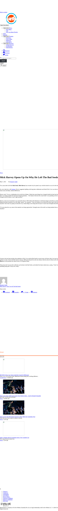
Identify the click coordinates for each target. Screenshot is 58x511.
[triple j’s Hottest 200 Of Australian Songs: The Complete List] (13, 435)
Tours (4, 33)
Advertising (6, 494)
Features (11, 36)
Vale (7, 30)
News (10, 28)
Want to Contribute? (8, 499)
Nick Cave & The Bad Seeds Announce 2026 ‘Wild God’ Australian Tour (17, 416)
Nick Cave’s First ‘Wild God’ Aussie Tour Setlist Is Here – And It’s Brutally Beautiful (20, 395)
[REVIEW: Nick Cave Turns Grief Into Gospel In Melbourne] (13, 372)
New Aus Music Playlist (12, 32)
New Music (9, 29)
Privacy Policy (6, 497)
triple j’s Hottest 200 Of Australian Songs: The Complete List (14, 437)
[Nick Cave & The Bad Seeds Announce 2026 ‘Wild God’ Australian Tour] (13, 414)
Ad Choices (6, 495)
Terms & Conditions (8, 498)
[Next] (3, 357)
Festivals (5, 35)
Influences (8, 40)
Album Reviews (10, 44)
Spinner (13, 189)
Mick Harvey (3, 286)
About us (5, 491)
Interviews (8, 37)
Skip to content (3, 12)
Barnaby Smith (13, 181)
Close (2, 63)
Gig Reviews (9, 46)
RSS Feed (5, 501)
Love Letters (9, 39)
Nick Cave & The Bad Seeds (14, 286)
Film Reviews (9, 47)
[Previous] (1, 357)
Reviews (11, 43)
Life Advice (9, 42)
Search (3, 60)
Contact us (5, 493)
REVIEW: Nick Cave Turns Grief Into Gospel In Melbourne (14, 375)
